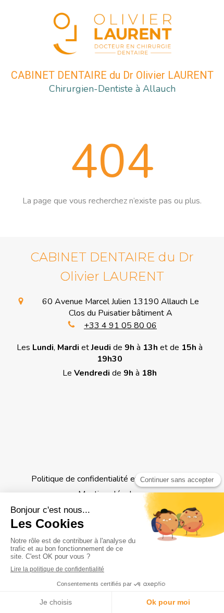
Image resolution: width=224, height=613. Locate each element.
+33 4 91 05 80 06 (120, 325)
